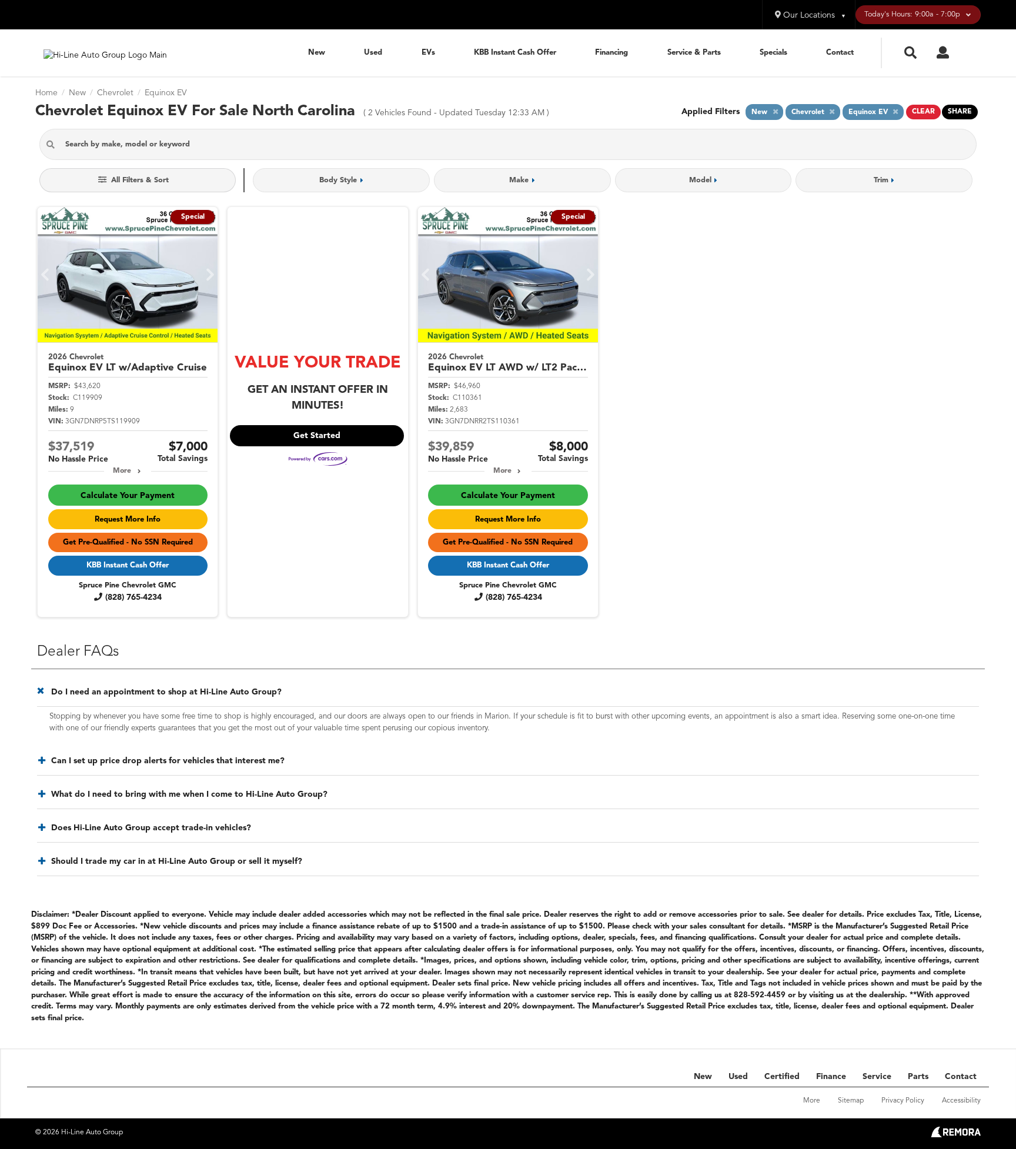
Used (373, 52)
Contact (840, 52)
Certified (782, 1077)
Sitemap (851, 1100)
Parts (918, 1077)
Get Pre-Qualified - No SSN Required (128, 542)
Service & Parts (694, 52)
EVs (428, 52)
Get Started (316, 436)
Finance (831, 1077)
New (316, 52)
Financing (611, 52)
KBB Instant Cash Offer (515, 52)
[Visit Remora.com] (956, 1135)
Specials (773, 52)
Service (877, 1077)
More (122, 471)
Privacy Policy (902, 1100)
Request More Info (128, 519)
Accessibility (961, 1100)
